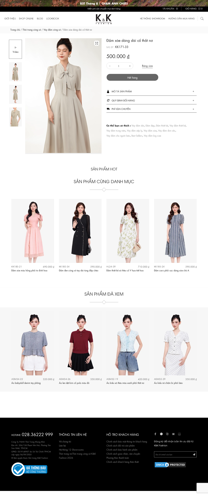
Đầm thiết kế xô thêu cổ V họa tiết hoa (124, 270)
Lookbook (52, 18)
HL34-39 (111, 266)
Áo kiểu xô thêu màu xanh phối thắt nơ (125, 382)
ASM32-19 (112, 378)
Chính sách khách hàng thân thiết (122, 461)
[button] (151, 91)
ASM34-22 (17, 378)
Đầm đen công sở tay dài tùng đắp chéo (78, 270)
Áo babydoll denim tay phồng (26, 382)
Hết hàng (132, 77)
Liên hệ (62, 445)
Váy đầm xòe (150, 130)
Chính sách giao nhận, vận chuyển (123, 453)
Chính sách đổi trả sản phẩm (120, 445)
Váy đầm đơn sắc (166, 130)
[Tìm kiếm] (202, 18)
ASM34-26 (65, 378)
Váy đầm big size (152, 135)
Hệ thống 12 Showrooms (71, 449)
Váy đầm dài (137, 125)
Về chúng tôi (65, 441)
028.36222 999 (37, 434)
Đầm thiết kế (162, 125)
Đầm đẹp (150, 125)
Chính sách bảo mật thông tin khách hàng (126, 441)
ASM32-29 (160, 378)
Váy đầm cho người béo (118, 135)
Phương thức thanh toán (117, 457)
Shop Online (26, 18)
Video (16, 51)
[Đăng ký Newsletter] (194, 454)
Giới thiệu (10, 18)
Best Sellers (136, 135)
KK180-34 (64, 266)
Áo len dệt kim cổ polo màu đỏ (74, 382)
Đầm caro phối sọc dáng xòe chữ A (171, 270)
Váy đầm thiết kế (177, 125)
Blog (40, 18)
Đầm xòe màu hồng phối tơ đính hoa (29, 270)
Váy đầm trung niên (115, 130)
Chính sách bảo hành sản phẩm (121, 449)
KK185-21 (16, 266)
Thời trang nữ (65, 453)
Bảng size (147, 65)
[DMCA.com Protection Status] (170, 464)
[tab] (151, 91)
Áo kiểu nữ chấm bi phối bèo (168, 382)
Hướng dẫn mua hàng (181, 18)
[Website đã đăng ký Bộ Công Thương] (29, 468)
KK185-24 (159, 266)
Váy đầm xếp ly (134, 130)
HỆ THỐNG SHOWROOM (152, 18)
